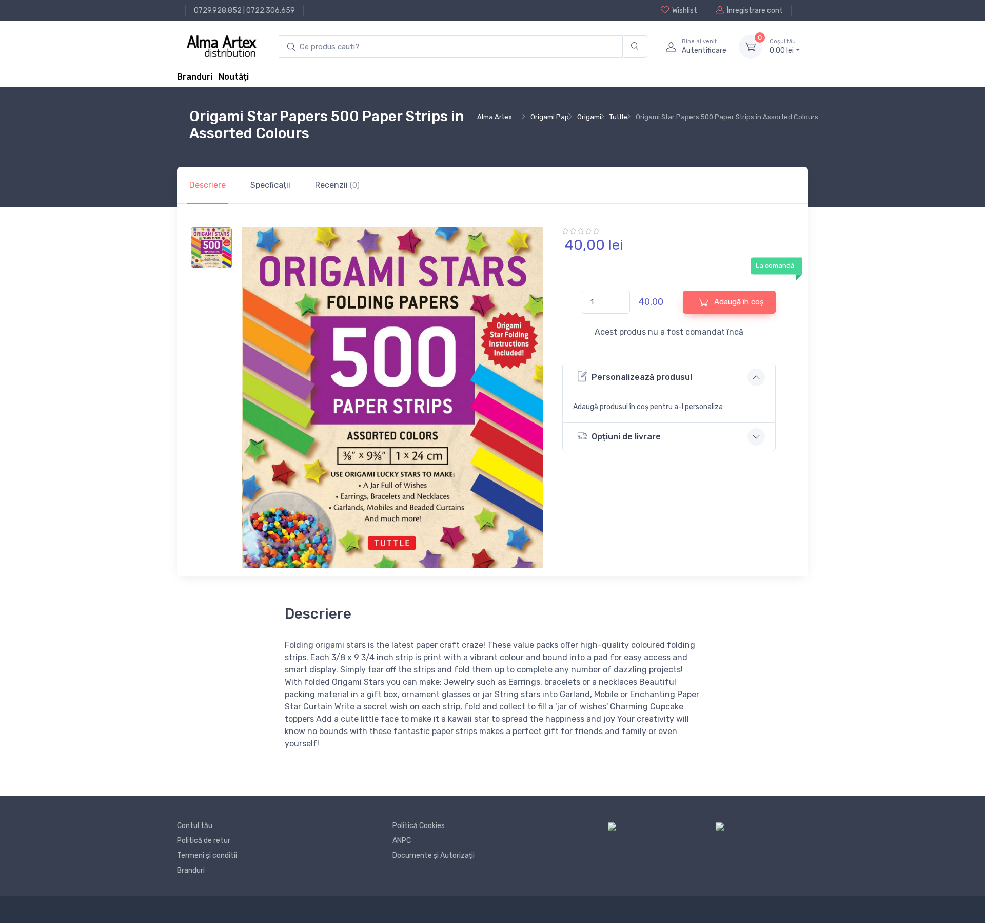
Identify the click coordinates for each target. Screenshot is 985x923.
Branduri (194, 77)
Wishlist (684, 10)
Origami (589, 117)
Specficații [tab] (270, 185)
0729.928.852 (218, 10)
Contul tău (194, 825)
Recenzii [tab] (337, 185)
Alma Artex (494, 117)
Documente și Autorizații (433, 855)
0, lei (783, 46)
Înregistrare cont (755, 10)
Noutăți (234, 77)
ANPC (401, 840)
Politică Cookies (418, 825)
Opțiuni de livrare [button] (626, 436)
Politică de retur (203, 840)
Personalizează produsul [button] (642, 377)
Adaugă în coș (738, 301)
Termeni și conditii (207, 855)
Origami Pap (549, 117)
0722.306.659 (270, 10)
